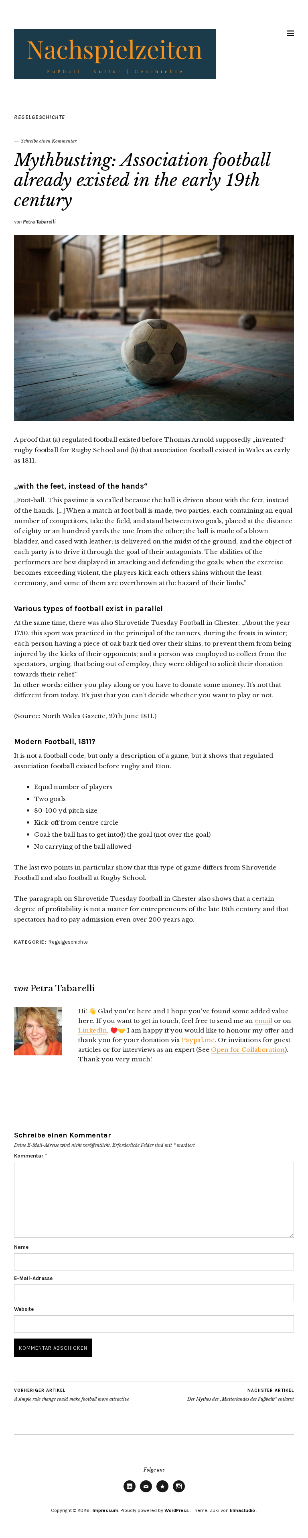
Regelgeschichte (39, 117)
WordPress (176, 1510)
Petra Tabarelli (39, 222)
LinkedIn (92, 1030)
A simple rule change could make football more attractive (71, 1395)
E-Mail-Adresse (33, 1278)
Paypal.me (198, 1040)
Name (21, 1247)
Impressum (105, 1510)
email (263, 1021)
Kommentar (30, 1156)
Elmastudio (242, 1510)
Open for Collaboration (248, 1049)
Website (24, 1309)
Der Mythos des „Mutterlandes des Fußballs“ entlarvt (240, 1395)
